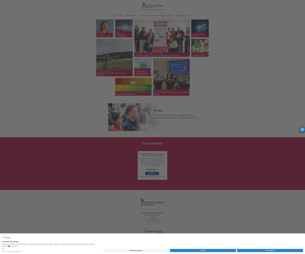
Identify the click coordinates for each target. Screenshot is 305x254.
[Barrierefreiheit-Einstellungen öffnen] (302, 129)
